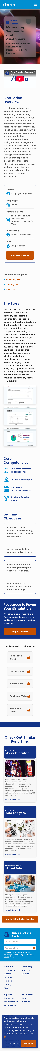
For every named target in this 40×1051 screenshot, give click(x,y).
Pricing (7, 988)
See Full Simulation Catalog (20, 919)
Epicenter (8, 981)
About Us (26, 970)
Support (8, 994)
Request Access (20, 631)
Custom (7, 974)
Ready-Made (9, 970)
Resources (27, 994)
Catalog (7, 984)
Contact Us (9, 998)
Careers (25, 974)
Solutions (8, 966)
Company (27, 966)
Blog (24, 998)
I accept (28, 1043)
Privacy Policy (18, 955)
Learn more (14, 1043)
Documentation (11, 1001)
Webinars (26, 1001)
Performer (8, 977)
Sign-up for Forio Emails (21, 934)
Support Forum (10, 1005)
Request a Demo (20, 255)
